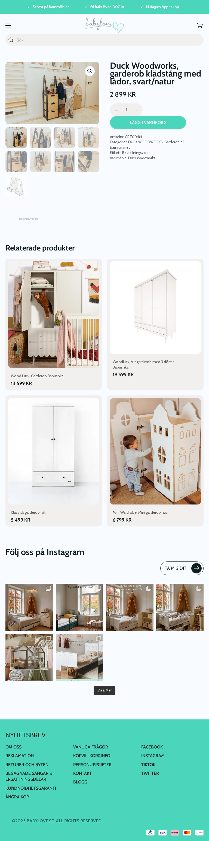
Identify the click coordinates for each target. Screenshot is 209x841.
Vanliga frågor (90, 747)
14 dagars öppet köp (162, 7)
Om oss (13, 747)
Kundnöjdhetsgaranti (30, 788)
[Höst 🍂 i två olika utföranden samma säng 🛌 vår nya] (29, 607)
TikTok (148, 764)
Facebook (152, 747)
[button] (8, 25)
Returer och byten (26, 764)
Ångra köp (17, 796)
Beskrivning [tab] (28, 219)
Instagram (153, 755)
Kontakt (82, 773)
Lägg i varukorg (148, 122)
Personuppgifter (92, 764)
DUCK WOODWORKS (145, 142)
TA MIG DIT (175, 568)
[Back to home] (104, 25)
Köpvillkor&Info (91, 755)
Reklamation (19, 755)
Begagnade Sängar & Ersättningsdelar (28, 776)
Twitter (150, 773)
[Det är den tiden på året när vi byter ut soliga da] (79, 607)
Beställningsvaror (136, 152)
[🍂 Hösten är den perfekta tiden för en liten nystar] (180, 607)
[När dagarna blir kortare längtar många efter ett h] (129, 607)
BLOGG (80, 782)
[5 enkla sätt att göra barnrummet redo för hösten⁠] (79, 657)
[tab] (8, 216)
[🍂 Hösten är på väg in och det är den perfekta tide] (29, 657)
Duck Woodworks (141, 158)
